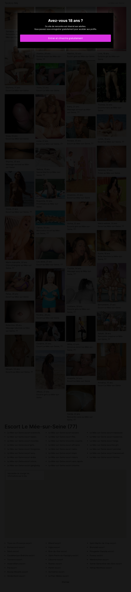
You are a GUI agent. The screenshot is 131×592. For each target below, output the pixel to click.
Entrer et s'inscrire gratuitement (65, 38)
